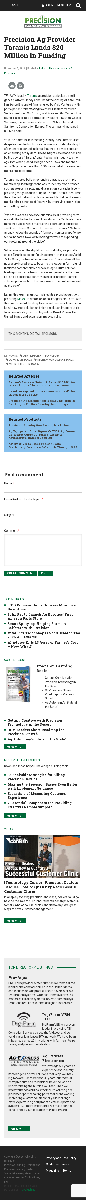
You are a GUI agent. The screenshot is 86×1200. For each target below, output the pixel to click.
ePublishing (28, 1189)
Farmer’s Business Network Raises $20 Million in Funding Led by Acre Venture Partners (42, 383)
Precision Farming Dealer (54, 668)
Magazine (52, 1170)
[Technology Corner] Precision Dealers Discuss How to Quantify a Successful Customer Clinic (41, 887)
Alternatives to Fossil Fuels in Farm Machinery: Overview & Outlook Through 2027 (43, 445)
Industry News (47, 68)
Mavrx (21, 299)
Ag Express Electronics (53, 1058)
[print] (20, 86)
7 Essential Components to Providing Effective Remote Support (40, 805)
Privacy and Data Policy (61, 1158)
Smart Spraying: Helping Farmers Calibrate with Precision (37, 625)
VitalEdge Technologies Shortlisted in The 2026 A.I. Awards (44, 635)
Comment (11, 530)
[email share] (12, 86)
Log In (49, 5)
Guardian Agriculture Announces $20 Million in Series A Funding (42, 393)
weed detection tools (24, 363)
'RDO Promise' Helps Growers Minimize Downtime (42, 607)
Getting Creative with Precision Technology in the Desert (35, 722)
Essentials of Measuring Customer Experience (37, 795)
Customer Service (58, 1164)
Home (67, 1170)
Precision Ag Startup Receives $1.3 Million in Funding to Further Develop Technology (42, 402)
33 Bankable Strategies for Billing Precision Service (36, 777)
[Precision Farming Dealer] (18, 684)
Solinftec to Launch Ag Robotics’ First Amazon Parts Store (40, 616)
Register (64, 5)
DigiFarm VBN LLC (56, 1017)
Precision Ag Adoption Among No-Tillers (39, 425)
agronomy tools (20, 359)
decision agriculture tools (55, 359)
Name (9, 483)
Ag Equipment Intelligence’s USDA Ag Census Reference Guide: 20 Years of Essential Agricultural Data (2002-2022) (42, 434)
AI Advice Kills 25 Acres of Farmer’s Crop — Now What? (43, 644)
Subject (9, 515)
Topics (14, 5)
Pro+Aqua (17, 977)
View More (15, 747)
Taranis (32, 95)
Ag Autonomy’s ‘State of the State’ (37, 739)
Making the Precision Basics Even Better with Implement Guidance (42, 786)
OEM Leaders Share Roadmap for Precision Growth (36, 732)
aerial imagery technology (41, 355)
